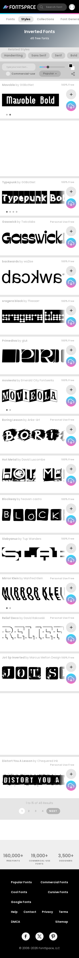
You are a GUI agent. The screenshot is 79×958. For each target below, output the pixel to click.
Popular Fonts (21, 882)
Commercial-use (23, 73)
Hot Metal (9, 460)
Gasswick (9, 222)
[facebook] (26, 936)
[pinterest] (53, 936)
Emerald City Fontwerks (37, 380)
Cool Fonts (19, 892)
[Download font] (71, 106)
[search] (52, 7)
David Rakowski (34, 618)
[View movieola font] (29, 395)
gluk (25, 341)
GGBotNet (27, 85)
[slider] (48, 67)
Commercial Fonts (54, 882)
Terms (63, 912)
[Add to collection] (71, 94)
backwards (10, 261)
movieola (9, 380)
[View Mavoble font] (30, 100)
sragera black (12, 301)
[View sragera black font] (36, 316)
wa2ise (28, 261)
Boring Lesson (12, 420)
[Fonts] (19, 7)
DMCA (15, 922)
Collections (45, 19)
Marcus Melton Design (45, 657)
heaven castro (31, 499)
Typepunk (9, 182)
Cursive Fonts (58, 892)
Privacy (47, 912)
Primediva (9, 341)
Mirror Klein (10, 578)
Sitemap (61, 922)
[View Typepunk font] (36, 197)
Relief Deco (10, 618)
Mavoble (8, 85)
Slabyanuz (10, 539)
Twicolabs (28, 222)
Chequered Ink (47, 761)
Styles (25, 19)
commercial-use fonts (39, 862)
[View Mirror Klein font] (37, 593)
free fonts (13, 860)
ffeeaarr (34, 301)
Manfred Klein (33, 578)
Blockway (9, 499)
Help (14, 912)
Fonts (10, 19)
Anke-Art (34, 420)
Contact (29, 912)
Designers (65, 860)
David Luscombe (33, 460)
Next (53, 811)
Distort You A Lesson (17, 761)
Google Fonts (21, 902)
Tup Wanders (31, 539)
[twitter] (39, 936)
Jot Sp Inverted (13, 657)
